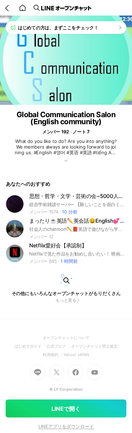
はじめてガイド (30, 346)
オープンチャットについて (66, 337)
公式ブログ (58, 346)
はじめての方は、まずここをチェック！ (58, 27)
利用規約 (53, 354)
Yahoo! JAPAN (76, 354)
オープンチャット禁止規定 (94, 346)
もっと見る (66, 300)
